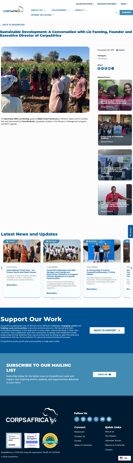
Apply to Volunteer (83, 445)
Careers (109, 449)
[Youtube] (102, 419)
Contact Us (79, 436)
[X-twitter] (96, 419)
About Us (36, 10)
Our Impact (110, 436)
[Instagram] (76, 419)
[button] (116, 12)
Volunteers (58, 10)
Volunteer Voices (113, 440)
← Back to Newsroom (12, 24)
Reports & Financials (115, 445)
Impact (79, 10)
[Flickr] (109, 419)
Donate (77, 440)
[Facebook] (89, 419)
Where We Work (41, 15)
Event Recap (102, 58)
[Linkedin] (83, 419)
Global (121, 50)
